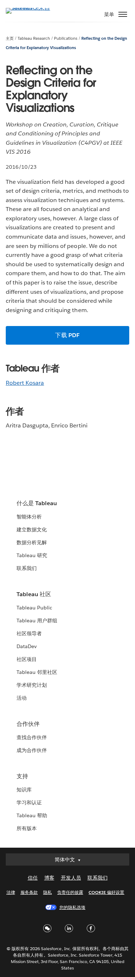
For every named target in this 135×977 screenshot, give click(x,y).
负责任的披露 (70, 892)
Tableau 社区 (34, 594)
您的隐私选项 (72, 907)
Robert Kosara (25, 383)
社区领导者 (29, 633)
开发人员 (71, 878)
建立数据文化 (32, 529)
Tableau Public (34, 607)
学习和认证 (29, 802)
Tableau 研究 (32, 555)
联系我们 (27, 568)
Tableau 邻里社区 (37, 672)
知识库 (24, 789)
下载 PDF (67, 335)
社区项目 (27, 659)
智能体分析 (29, 516)
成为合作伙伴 (32, 750)
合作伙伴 (28, 724)
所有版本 (27, 828)
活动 (22, 698)
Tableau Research (34, 38)
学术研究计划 (32, 685)
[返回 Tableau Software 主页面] (31, 7)
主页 (10, 38)
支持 (22, 776)
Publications (65, 38)
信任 (33, 878)
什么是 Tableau (37, 503)
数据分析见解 (32, 542)
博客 (49, 878)
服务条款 (29, 892)
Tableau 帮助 (32, 815)
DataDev (27, 646)
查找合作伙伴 (32, 737)
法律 (10, 892)
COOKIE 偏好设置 (106, 892)
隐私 (47, 892)
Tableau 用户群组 (37, 620)
